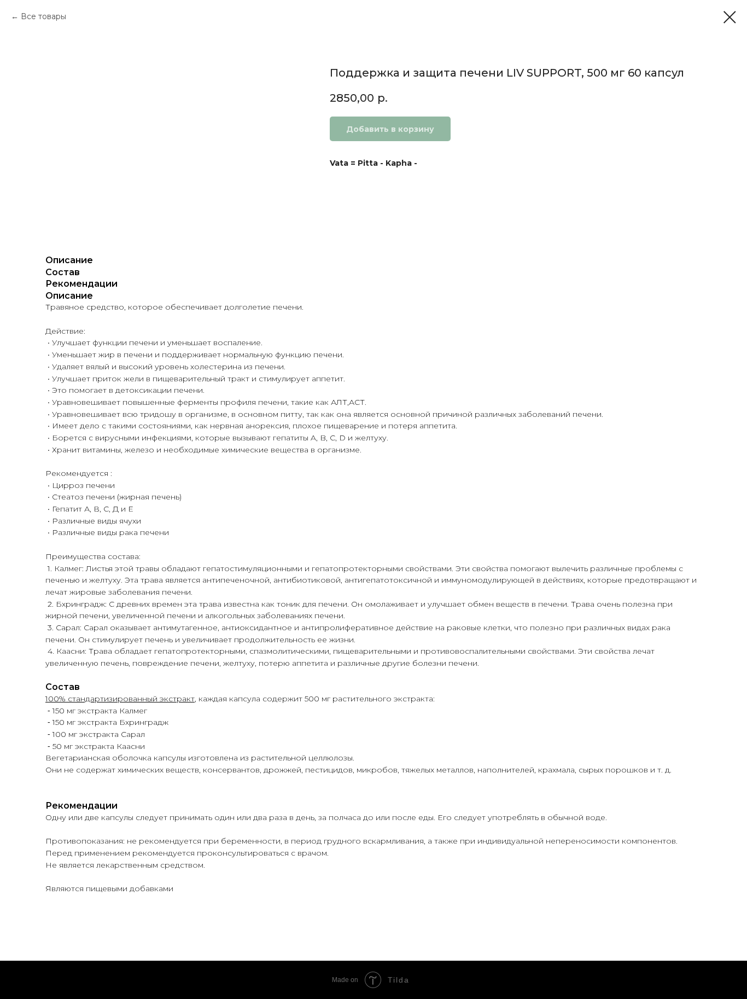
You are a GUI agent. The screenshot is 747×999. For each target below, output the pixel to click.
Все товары (43, 16)
